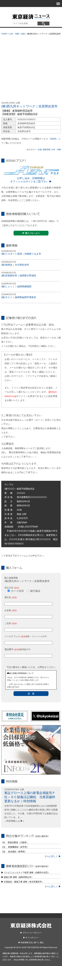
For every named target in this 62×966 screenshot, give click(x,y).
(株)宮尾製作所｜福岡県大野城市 (18, 275)
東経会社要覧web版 (15, 716)
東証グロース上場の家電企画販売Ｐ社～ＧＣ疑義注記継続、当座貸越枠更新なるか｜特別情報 (29, 797)
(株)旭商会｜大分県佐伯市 (15, 264)
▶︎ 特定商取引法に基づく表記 (31, 942)
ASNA (53, 138)
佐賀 (23, 34)
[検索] (43, 23)
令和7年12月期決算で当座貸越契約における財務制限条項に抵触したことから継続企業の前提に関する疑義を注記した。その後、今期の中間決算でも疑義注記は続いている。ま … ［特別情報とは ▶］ (31, 813)
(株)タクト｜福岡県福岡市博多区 (18, 297)
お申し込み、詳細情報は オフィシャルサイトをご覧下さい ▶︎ (31, 179)
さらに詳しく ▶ (53, 856)
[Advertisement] (31, 69)
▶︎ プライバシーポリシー (31, 932)
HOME (4, 34)
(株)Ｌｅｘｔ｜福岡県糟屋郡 (16, 286)
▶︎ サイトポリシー (31, 937)
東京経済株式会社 (31, 925)
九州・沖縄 (14, 34)
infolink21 (31, 750)
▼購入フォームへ (31, 233)
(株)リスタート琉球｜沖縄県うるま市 (21, 253)
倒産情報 (46, 149)
